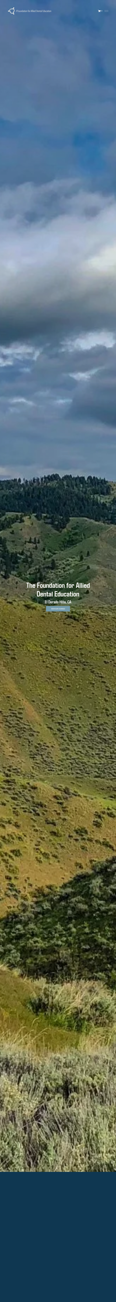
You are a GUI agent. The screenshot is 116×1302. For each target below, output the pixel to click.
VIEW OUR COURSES (58, 609)
